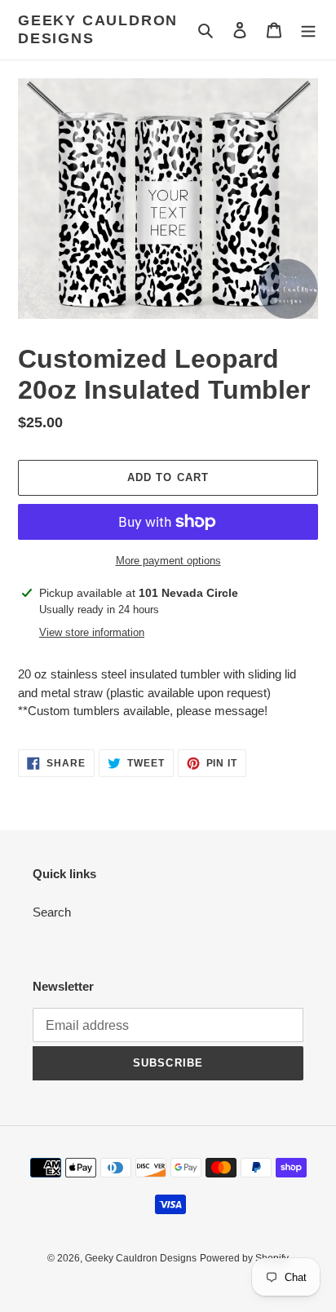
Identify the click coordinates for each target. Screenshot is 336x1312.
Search (52, 912)
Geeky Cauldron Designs (98, 29)
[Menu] (308, 29)
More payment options (168, 560)
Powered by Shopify (244, 1258)
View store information (91, 632)
